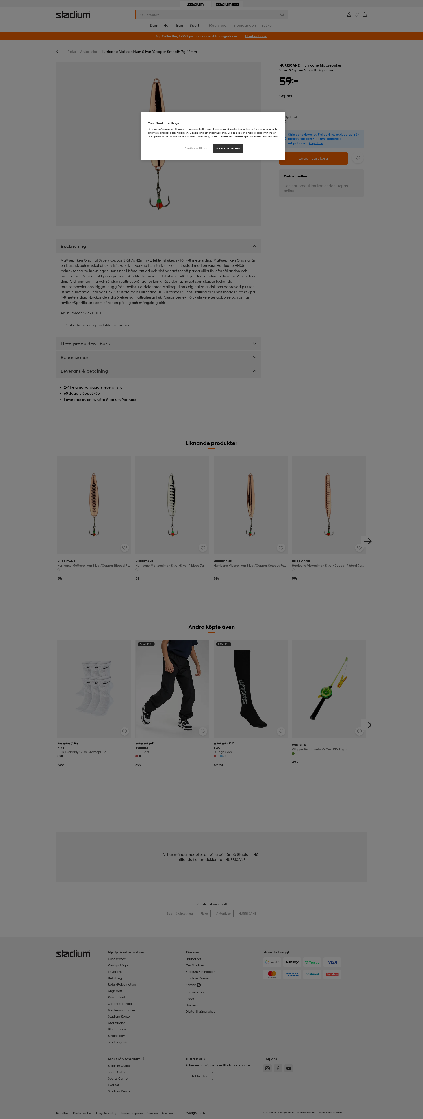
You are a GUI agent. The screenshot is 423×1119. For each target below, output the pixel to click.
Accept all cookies (228, 148)
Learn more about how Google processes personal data (245, 136)
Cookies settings (196, 148)
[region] (213, 136)
